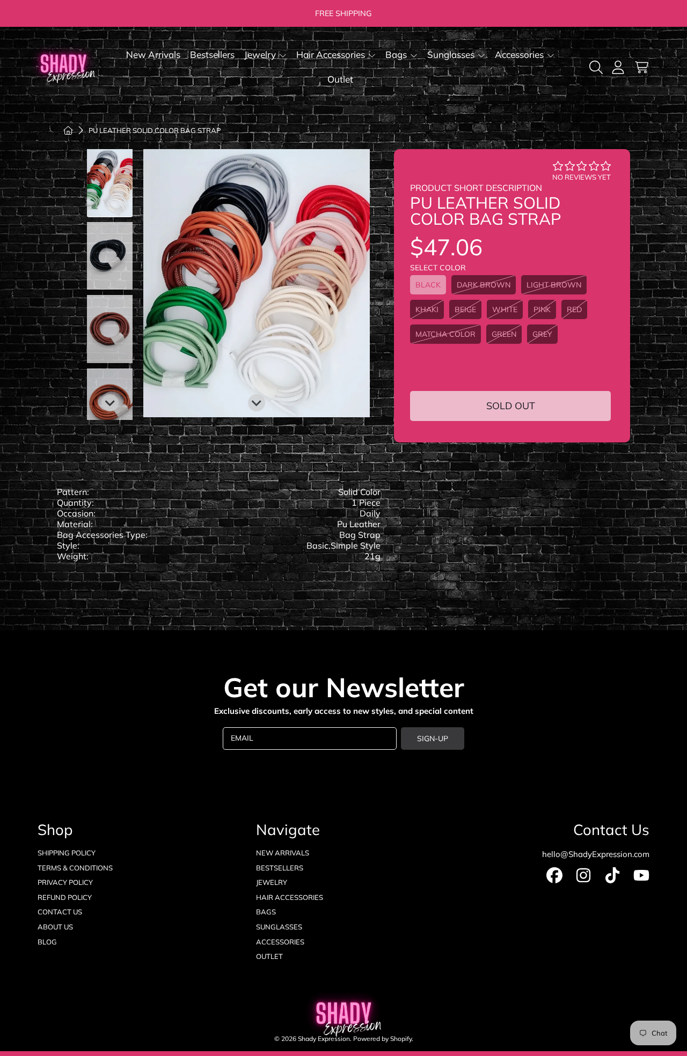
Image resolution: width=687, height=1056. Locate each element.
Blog (47, 941)
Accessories (520, 54)
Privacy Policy (65, 882)
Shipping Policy (67, 852)
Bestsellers (279, 867)
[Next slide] (256, 402)
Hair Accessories (331, 54)
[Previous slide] (256, 166)
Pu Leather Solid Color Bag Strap (155, 130)
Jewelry (261, 54)
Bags (397, 54)
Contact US (60, 911)
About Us (55, 926)
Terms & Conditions (75, 867)
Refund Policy (65, 897)
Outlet (269, 956)
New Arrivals (282, 852)
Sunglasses (452, 54)
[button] (597, 67)
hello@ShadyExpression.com (595, 854)
